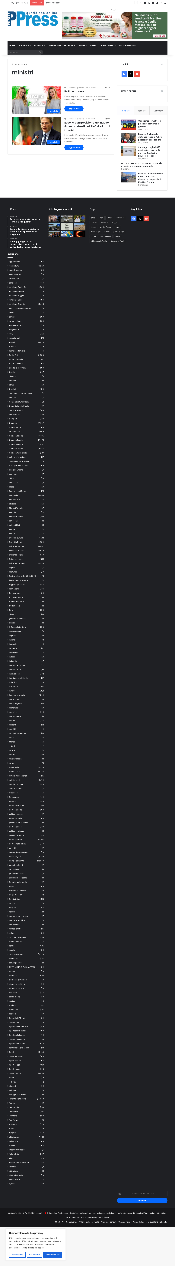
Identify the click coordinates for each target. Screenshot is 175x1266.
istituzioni (13, 682)
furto (11, 610)
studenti (12, 1086)
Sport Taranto (15, 1073)
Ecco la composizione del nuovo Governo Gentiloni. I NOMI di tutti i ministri (87, 126)
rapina (12, 903)
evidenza (104, 222)
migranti (12, 725)
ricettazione (14, 924)
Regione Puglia (105, 236)
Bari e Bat (13, 355)
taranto (117, 236)
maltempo (13, 708)
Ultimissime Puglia (118, 241)
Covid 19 (13, 419)
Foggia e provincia (17, 584)
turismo (12, 1133)
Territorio (13, 1116)
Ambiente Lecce (16, 300)
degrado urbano (16, 470)
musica (12, 754)
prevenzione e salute (18, 852)
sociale (12, 1001)
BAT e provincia (16, 363)
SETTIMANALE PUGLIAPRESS (22, 967)
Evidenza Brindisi (16, 550)
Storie (11, 1077)
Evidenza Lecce (16, 559)
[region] (35, 1245)
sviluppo (12, 1090)
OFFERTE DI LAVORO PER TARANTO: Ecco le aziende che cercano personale (141, 165)
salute (11, 933)
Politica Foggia (15, 818)
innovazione (14, 674)
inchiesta (13, 644)
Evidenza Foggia (16, 555)
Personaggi (14, 797)
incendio (13, 640)
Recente (142, 110)
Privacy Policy (138, 1222)
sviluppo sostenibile (17, 1094)
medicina (13, 712)
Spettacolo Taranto (17, 1043)
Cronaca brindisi (16, 436)
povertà (12, 848)
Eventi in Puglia (16, 542)
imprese (12, 635)
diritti (11, 478)
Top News (13, 1120)
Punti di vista (15, 899)
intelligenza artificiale (18, 678)
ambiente (13, 283)
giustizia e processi (17, 618)
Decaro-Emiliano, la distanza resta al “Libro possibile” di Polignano (150, 137)
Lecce (93, 227)
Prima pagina (15, 856)
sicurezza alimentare (18, 980)
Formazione (14, 589)
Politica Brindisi (15, 810)
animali (12, 312)
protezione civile (16, 873)
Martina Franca (105, 227)
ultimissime (14, 1137)
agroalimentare (15, 270)
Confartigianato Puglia (19, 406)
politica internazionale (18, 822)
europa (12, 529)
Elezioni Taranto (16, 508)
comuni (12, 397)
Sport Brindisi (15, 1060)
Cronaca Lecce (16, 444)
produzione (14, 869)
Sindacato (13, 992)
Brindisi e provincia (17, 368)
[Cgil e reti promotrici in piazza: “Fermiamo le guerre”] (128, 125)
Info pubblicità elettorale (156, 1222)
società (12, 1005)
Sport (82, 45)
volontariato (14, 1179)
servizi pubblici (15, 963)
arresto (12, 317)
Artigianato (14, 329)
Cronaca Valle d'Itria (18, 453)
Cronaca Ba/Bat (16, 427)
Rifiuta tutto (34, 1254)
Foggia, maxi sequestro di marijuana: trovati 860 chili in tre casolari (73, 3)
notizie (107, 232)
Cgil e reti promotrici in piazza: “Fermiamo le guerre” (149, 124)
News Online (14, 771)
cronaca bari (14, 431)
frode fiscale (14, 606)
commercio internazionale (20, 393)
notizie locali (14, 780)
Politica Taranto (16, 839)
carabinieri (120, 218)
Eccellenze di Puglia (18, 491)
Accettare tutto (52, 1254)
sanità (11, 946)
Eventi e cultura (16, 538)
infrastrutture (15, 669)
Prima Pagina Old (16, 861)
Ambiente (54, 45)
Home (12, 45)
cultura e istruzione (17, 457)
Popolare (125, 110)
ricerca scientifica (17, 920)
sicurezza (13, 975)
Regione (12, 907)
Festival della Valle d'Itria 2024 (22, 576)
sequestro (13, 958)
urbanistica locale (17, 1150)
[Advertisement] (82, 1246)
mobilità (12, 729)
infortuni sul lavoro (17, 665)
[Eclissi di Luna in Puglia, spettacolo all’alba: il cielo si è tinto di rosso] (79, 234)
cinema (12, 376)
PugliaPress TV (127, 45)
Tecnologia (14, 1107)
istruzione (13, 686)
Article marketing (16, 325)
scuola (12, 950)
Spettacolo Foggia (17, 1035)
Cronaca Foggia (16, 440)
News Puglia (96, 232)
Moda (11, 737)
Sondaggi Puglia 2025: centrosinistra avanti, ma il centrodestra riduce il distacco (149, 151)
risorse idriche (15, 929)
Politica (38, 45)
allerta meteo (15, 274)
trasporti (13, 1124)
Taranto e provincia (17, 1099)
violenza (12, 1167)
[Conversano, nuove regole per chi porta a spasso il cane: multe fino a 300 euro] (67, 226)
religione (13, 912)
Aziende (12, 346)
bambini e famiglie (17, 351)
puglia (93, 236)
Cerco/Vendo (108, 45)
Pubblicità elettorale (18, 882)
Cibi (13, 746)
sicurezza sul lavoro (18, 984)
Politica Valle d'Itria (17, 844)
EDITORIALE (14, 499)
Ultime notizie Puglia (99, 241)
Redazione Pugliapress (75, 88)
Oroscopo (13, 793)
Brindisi (110, 218)
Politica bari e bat (16, 805)
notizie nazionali (16, 784)
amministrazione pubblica (20, 308)
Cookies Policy (124, 1222)
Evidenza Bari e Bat (17, 546)
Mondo (12, 742)
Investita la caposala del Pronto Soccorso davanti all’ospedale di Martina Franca (150, 178)
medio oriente (15, 716)
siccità (12, 971)
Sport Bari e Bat (16, 1056)
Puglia (11, 886)
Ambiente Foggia (16, 295)
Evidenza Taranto (16, 563)
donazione (13, 482)
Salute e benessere (17, 937)
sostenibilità (14, 1009)
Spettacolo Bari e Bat (18, 1026)
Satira (13, 1082)
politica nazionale (16, 831)
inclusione (13, 652)
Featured (13, 572)
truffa (11, 1128)
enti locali (13, 521)
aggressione (14, 261)
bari (101, 218)
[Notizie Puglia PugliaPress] (33, 18)
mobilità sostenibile (17, 733)
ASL (11, 334)
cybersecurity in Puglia (19, 461)
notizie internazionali (18, 776)
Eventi (93, 45)
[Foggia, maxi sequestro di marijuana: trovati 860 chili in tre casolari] (67, 219)
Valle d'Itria (14, 1154)
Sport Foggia (14, 1065)
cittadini (12, 380)
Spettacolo (14, 1022)
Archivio (104, 1222)
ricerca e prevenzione (18, 916)
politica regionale (16, 835)
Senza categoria (16, 954)
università (13, 1141)
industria (13, 661)
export (12, 567)
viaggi (11, 1158)
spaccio (12, 1014)
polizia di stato (119, 232)
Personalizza (17, 1254)
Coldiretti (13, 389)
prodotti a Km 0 (16, 865)
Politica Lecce (15, 827)
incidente (13, 648)
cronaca (94, 222)
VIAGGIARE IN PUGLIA (19, 1162)
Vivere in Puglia (16, 1175)
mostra (12, 750)
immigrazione (15, 631)
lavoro (12, 691)
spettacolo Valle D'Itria (19, 1048)
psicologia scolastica (18, 878)
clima (11, 385)
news (11, 763)
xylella (12, 1184)
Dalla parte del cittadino (19, 465)
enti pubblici (14, 525)
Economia (69, 45)
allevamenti (14, 278)
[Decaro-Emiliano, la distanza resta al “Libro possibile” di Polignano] (128, 138)
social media (14, 997)
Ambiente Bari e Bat (18, 287)
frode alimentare (16, 601)
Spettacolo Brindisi (17, 1031)
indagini (12, 657)
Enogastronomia (16, 516)
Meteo (12, 720)
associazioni (14, 338)
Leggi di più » (74, 108)
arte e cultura (15, 321)
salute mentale (15, 941)
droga (11, 487)
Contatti (113, 1222)
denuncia (13, 474)
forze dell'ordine (16, 597)
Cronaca (24, 45)
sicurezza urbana (16, 988)
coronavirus (14, 414)
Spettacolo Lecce (17, 1039)
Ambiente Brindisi (16, 291)
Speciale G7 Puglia (17, 1018)
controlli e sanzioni (17, 410)
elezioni (12, 504)
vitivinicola (13, 1171)
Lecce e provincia (17, 695)
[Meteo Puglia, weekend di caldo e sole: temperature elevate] (67, 234)
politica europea (16, 814)
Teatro (12, 1103)
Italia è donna (74, 91)
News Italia (14, 767)
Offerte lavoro (15, 788)
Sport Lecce (14, 1069)
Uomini (12, 1145)
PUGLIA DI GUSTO (17, 890)
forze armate (15, 593)
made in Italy (15, 699)
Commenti (159, 110)
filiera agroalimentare (18, 580)
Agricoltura (14, 266)
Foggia (114, 222)
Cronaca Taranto (16, 448)
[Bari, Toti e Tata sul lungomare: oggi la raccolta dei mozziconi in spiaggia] (79, 226)
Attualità (13, 342)
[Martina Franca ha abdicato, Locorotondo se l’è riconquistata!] (54, 219)
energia (12, 512)
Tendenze (13, 1111)
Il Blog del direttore (17, 627)
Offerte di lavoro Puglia (89, 1222)
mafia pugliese (15, 703)
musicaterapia (15, 759)
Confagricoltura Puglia (19, 402)
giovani (12, 614)
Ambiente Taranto (17, 304)
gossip (12, 623)
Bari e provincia (16, 359)
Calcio (12, 372)
